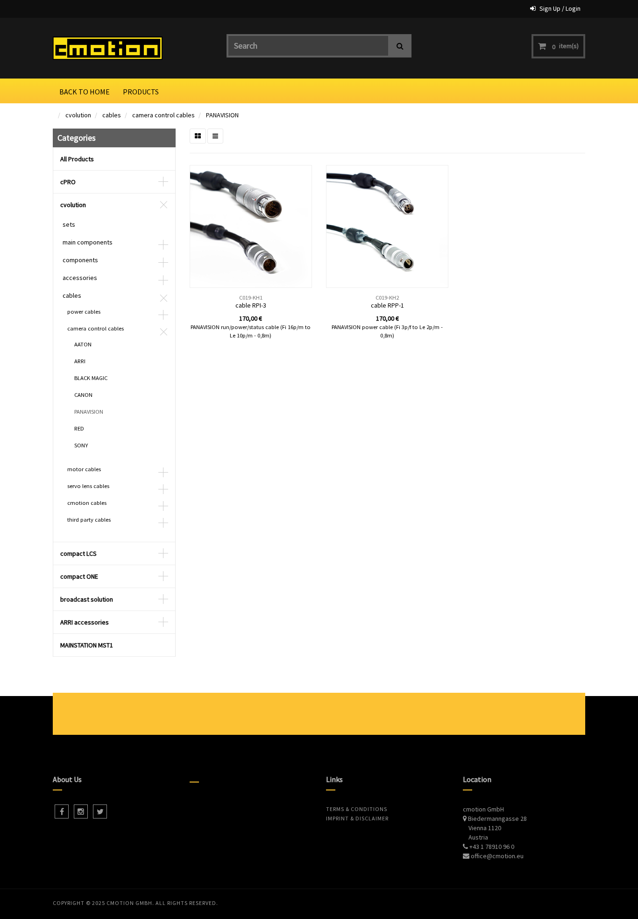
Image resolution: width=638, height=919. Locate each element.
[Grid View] (198, 136)
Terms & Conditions (356, 808)
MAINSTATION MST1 (86, 645)
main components (88, 242)
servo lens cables (88, 485)
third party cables (89, 519)
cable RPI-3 (250, 305)
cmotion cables (86, 502)
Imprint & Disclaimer (357, 818)
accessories (80, 277)
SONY (81, 445)
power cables (83, 311)
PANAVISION (222, 115)
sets (69, 224)
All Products (77, 159)
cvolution (78, 115)
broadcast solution (86, 599)
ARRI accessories (84, 622)
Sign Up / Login (560, 8)
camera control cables (163, 115)
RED (79, 428)
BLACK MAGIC (90, 377)
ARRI (79, 361)
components (80, 260)
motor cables (84, 469)
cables (111, 115)
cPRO (68, 182)
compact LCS (78, 553)
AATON (83, 344)
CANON (83, 394)
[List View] (215, 136)
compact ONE (79, 576)
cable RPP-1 (387, 305)
